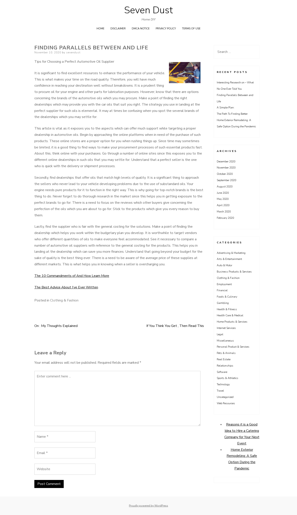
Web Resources (226, 403)
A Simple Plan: (225, 107)
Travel (220, 390)
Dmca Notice (141, 28)
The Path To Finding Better (232, 114)
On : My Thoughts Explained (56, 325)
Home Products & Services (232, 321)
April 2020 (223, 205)
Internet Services (226, 328)
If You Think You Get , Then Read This (175, 325)
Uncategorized (225, 397)
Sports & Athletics (227, 378)
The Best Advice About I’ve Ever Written (66, 287)
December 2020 (226, 161)
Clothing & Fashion (64, 300)
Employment (224, 284)
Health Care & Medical (230, 315)
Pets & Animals (226, 353)
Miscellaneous (225, 340)
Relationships (225, 365)
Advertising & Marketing (231, 253)
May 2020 (223, 199)
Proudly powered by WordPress (148, 505)
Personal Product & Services (233, 346)
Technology (223, 384)
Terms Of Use (191, 28)
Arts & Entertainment (229, 259)
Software (222, 372)
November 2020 (226, 167)
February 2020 (225, 218)
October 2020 (225, 174)
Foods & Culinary (227, 296)
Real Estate (223, 359)
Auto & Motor (224, 265)
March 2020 (224, 211)
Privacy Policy (166, 28)
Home (100, 28)
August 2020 (224, 186)
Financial (222, 290)
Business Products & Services (234, 271)
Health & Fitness (227, 309)
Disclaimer (118, 28)
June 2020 (223, 193)
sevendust (73, 52)
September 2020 (226, 180)
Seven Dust (148, 10)
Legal (220, 334)
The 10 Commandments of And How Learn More (71, 275)
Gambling (223, 303)
